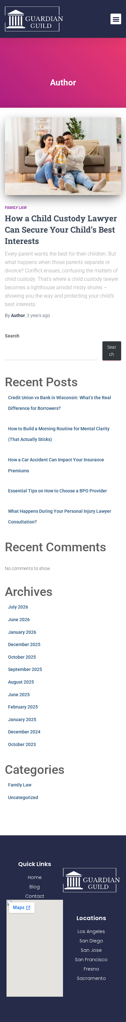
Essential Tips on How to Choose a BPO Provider (57, 490)
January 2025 (22, 719)
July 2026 (18, 607)
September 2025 (25, 669)
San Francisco (91, 959)
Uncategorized (23, 797)
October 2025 (22, 657)
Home (35, 877)
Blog (34, 887)
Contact (34, 896)
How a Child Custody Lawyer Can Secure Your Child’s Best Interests (61, 229)
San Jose (91, 950)
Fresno (91, 969)
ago (38, 315)
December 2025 (24, 644)
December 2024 (24, 731)
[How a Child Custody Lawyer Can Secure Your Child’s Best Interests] (63, 156)
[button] (115, 19)
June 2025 (19, 694)
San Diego (91, 941)
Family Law (16, 207)
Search (12, 335)
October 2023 (22, 744)
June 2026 (19, 619)
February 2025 (23, 706)
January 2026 (22, 632)
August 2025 (21, 682)
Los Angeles (91, 931)
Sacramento (91, 978)
